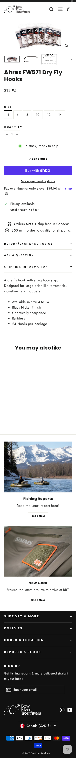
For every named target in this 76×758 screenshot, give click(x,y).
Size (8, 106)
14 (60, 114)
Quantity (13, 127)
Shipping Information (26, 266)
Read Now (38, 516)
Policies (13, 628)
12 (49, 114)
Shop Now (38, 600)
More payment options (38, 181)
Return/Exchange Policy (28, 244)
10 (38, 114)
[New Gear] (38, 551)
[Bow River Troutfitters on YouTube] (69, 709)
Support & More (21, 616)
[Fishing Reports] (38, 467)
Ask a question (19, 255)
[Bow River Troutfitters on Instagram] (62, 709)
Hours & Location (24, 640)
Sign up (12, 666)
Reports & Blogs (22, 652)
